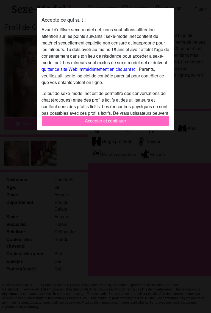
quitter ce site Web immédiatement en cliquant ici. (89, 69)
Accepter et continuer (105, 121)
